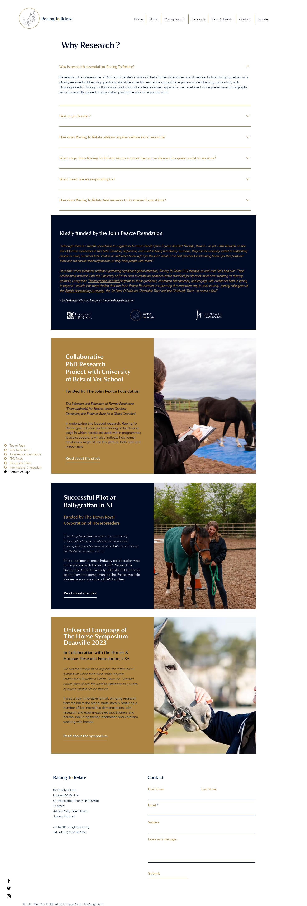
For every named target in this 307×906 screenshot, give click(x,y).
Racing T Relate (69, 777)
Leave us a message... (163, 839)
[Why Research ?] (7, 450)
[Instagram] (8, 896)
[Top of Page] (7, 445)
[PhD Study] (7, 458)
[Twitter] (8, 888)
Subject (153, 822)
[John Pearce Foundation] (7, 454)
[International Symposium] (7, 467)
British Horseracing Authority (84, 290)
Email (152, 805)
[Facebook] (8, 880)
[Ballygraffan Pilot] (7, 463)
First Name (156, 789)
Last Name (209, 789)
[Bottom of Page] (7, 472)
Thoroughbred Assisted (103, 281)
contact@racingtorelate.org (71, 827)
